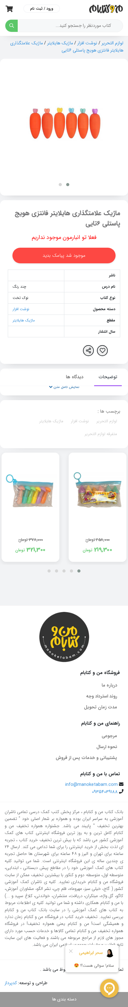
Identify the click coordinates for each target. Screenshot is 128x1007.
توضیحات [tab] (108, 377)
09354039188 (105, 792)
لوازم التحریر (112, 43)
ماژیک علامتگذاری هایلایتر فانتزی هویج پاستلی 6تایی (66, 47)
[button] (67, 184)
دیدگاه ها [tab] (74, 377)
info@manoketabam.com (91, 784)
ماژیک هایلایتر (60, 43)
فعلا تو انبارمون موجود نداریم (64, 237)
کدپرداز (11, 983)
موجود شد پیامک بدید (64, 255)
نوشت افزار (87, 43)
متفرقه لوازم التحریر (101, 434)
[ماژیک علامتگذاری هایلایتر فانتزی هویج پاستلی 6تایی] (64, 122)
